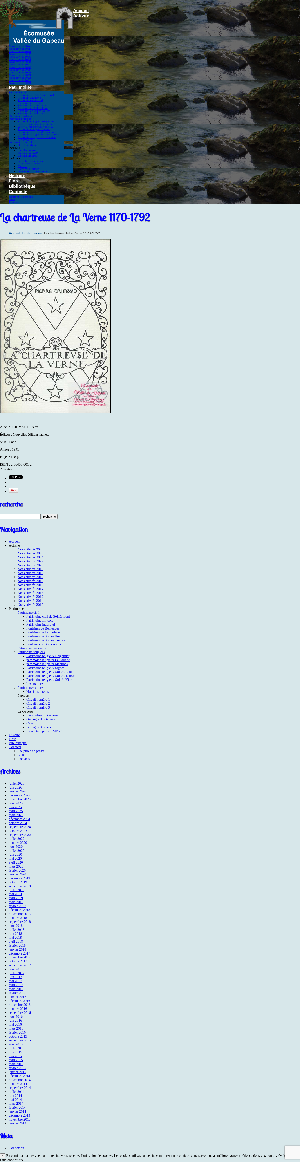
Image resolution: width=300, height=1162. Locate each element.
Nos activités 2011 (20, 80)
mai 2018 (15, 937)
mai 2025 (15, 807)
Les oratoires (25, 139)
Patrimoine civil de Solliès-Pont (36, 95)
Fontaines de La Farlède (32, 105)
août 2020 (16, 846)
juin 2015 (15, 1052)
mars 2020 (16, 866)
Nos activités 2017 (20, 64)
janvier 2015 (17, 1072)
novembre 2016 (20, 1005)
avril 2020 (16, 862)
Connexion (16, 1148)
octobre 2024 (18, 823)
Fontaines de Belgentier (32, 103)
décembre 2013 (19, 1115)
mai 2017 (15, 981)
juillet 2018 (16, 929)
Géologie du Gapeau (30, 163)
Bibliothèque (22, 186)
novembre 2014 (20, 1080)
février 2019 (17, 906)
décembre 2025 (19, 795)
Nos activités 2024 (20, 51)
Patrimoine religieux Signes (34, 129)
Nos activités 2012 (20, 77)
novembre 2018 (20, 914)
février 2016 (17, 1032)
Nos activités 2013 (20, 75)
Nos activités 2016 (20, 67)
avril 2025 (16, 811)
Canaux (22, 166)
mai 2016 (15, 1024)
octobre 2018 (18, 918)
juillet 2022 (16, 839)
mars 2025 (16, 815)
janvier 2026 (17, 791)
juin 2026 (15, 787)
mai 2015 (15, 1056)
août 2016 (16, 1016)
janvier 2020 (17, 874)
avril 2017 (16, 985)
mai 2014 (15, 1099)
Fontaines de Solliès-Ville (32, 113)
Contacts (18, 191)
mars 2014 (16, 1103)
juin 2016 (15, 1020)
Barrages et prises (28, 168)
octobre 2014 (18, 1084)
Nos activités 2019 (20, 59)
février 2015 (17, 1068)
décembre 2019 (19, 878)
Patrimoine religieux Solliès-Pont (37, 132)
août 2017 (16, 969)
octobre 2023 (18, 831)
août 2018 (16, 925)
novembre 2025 (20, 799)
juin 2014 (15, 1095)
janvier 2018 (17, 949)
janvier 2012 (17, 1123)
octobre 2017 (18, 961)
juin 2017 (15, 977)
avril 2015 (16, 1060)
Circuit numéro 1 (28, 150)
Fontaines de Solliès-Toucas (34, 110)
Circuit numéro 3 (28, 155)
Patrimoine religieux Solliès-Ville (37, 137)
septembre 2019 (20, 886)
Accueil (81, 10)
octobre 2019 (18, 882)
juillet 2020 (16, 850)
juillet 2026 (16, 783)
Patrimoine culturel (20, 142)
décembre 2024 (19, 819)
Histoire (17, 175)
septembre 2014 (20, 1088)
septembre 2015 (20, 1040)
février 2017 (17, 993)
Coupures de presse (21, 196)
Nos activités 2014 (20, 72)
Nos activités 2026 (20, 46)
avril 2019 (16, 898)
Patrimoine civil (18, 92)
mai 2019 (15, 894)
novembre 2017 (20, 957)
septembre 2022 (20, 835)
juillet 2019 (16, 890)
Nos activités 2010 (20, 83)
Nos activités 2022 (20, 54)
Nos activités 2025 (20, 48)
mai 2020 (15, 858)
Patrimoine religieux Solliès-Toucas (38, 134)
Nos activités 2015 (20, 69)
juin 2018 (15, 933)
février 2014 (17, 1107)
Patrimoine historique (22, 116)
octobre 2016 (18, 1008)
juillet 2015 (16, 1048)
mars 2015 (16, 1064)
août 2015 (16, 1044)
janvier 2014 (17, 1111)
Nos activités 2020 (20, 56)
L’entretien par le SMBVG (32, 171)
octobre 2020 (18, 842)
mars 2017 (16, 989)
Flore (14, 181)
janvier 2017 (17, 997)
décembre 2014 (19, 1076)
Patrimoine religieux (21, 118)
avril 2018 (16, 941)
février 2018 (17, 945)
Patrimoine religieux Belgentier (36, 121)
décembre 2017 (19, 953)
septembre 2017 (20, 965)
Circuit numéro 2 (28, 153)
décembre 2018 (19, 910)
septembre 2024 (20, 827)
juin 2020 (15, 854)
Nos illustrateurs (28, 145)
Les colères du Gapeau (31, 160)
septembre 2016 (20, 1012)
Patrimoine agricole (29, 97)
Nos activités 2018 (20, 61)
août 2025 (16, 803)
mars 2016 (16, 1028)
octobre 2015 (18, 1036)
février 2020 (17, 870)
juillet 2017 (16, 973)
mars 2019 (16, 902)
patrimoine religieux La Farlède (36, 124)
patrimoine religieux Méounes (35, 126)
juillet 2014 (16, 1091)
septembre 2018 (20, 922)
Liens (12, 199)
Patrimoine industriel (30, 100)
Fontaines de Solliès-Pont (33, 108)
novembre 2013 (20, 1119)
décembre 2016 (19, 1001)
